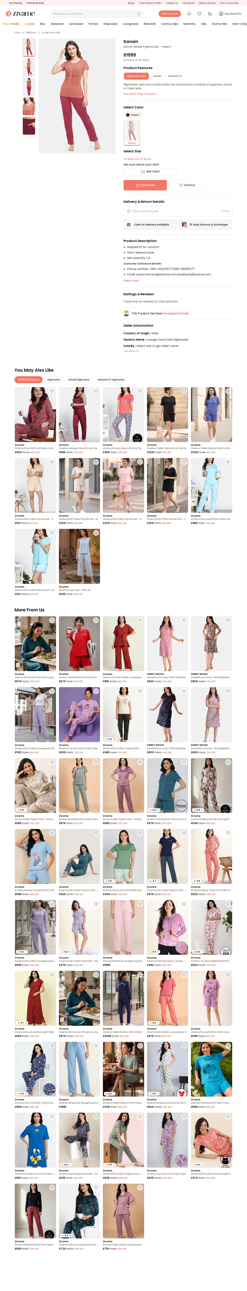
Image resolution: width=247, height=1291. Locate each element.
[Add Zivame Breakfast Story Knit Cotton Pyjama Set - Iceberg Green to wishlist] (96, 762)
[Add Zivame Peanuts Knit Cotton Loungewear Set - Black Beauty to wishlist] (140, 1258)
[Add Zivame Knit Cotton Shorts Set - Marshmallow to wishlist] (96, 462)
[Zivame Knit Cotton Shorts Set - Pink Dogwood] (123, 485)
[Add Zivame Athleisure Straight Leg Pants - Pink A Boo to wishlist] (140, 904)
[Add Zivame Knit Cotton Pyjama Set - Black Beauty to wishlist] (140, 691)
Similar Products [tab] (28, 379)
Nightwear (31, 32)
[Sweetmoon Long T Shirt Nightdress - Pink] (167, 643)
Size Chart (153, 171)
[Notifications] (189, 14)
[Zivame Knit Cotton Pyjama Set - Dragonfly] (79, 856)
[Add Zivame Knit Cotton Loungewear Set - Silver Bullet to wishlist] (52, 904)
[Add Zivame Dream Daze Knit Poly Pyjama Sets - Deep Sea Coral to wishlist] (140, 391)
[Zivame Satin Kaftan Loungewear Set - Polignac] (123, 1211)
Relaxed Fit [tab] (175, 76)
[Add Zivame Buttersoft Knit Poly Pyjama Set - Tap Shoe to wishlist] (52, 1188)
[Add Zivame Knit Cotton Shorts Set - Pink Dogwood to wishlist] (140, 462)
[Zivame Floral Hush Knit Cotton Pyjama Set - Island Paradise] (211, 485)
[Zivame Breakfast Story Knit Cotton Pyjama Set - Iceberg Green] (79, 785)
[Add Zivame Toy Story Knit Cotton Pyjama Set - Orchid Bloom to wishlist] (96, 691)
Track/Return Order (150, 3)
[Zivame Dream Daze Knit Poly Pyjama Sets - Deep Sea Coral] (123, 414)
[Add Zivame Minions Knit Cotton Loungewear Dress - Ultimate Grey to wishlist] (96, 1258)
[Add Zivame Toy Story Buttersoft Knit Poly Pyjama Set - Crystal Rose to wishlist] (228, 904)
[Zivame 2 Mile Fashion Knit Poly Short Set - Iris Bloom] (211, 414)
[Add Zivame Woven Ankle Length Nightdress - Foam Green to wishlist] (184, 1188)
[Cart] (210, 14)
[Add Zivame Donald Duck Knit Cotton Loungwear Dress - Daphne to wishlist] (52, 1117)
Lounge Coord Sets (50, 32)
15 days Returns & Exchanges (209, 224)
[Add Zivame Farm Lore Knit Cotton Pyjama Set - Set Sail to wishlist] (52, 1046)
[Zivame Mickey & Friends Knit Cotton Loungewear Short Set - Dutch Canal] (35, 856)
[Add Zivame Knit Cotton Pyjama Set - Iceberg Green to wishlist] (140, 1117)
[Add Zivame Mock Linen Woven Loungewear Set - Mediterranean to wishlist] (52, 620)
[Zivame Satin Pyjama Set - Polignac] (123, 785)
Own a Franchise (229, 3)
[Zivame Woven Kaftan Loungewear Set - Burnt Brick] (123, 643)
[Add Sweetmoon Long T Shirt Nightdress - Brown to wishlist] (228, 620)
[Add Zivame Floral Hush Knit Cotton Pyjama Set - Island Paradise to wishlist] (228, 462)
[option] (29, 48)
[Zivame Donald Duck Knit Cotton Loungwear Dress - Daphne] (35, 1140)
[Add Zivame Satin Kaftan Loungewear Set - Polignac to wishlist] (140, 1188)
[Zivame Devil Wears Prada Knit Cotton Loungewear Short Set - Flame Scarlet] (79, 643)
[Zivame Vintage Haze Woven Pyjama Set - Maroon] (79, 414)
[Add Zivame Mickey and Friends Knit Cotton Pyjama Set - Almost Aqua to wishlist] (184, 1046)
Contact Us (172, 3)
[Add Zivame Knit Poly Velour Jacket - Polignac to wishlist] (184, 904)
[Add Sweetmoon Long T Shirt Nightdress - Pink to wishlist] (184, 620)
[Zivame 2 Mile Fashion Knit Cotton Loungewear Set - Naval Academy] (123, 998)
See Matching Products (140, 94)
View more (131, 281)
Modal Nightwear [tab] (79, 379)
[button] (138, 14)
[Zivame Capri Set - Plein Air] (79, 556)
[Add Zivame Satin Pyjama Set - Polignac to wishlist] (140, 762)
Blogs (131, 3)
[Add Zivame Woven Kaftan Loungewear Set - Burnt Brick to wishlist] (140, 620)
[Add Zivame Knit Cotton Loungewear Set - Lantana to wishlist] (184, 975)
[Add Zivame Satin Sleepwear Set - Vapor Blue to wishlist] (96, 1117)
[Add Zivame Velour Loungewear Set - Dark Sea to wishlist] (96, 1188)
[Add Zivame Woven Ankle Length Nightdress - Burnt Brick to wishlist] (52, 975)
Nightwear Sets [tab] (136, 76)
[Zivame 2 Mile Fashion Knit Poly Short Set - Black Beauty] (167, 414)
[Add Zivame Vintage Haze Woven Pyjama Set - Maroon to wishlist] (96, 391)
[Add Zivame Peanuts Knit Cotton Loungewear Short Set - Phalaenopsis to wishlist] (228, 975)
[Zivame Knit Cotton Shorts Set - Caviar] (167, 485)
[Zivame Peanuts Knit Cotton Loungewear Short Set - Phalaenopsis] (211, 998)
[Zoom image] (77, 96)
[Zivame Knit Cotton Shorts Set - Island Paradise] (35, 556)
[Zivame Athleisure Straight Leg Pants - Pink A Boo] (123, 927)
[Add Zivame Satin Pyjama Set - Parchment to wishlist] (52, 762)
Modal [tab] (157, 76)
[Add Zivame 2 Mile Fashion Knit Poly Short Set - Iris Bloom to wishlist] (228, 391)
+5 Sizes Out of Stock (137, 159)
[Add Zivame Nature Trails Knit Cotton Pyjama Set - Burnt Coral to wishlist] (228, 833)
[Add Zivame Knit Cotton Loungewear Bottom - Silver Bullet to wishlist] (52, 691)
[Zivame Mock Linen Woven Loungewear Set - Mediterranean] (35, 643)
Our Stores (189, 3)
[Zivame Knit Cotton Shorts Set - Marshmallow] (79, 485)
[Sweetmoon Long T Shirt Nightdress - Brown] (211, 643)
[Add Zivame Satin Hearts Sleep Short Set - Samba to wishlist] (228, 1188)
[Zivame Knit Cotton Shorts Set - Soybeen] (35, 485)
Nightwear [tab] (54, 379)
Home (17, 32)
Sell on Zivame (207, 3)
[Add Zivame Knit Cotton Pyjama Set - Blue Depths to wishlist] (184, 833)
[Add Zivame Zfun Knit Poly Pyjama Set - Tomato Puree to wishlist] (52, 391)
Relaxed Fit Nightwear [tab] (111, 379)
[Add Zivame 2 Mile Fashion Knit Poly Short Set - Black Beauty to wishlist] (184, 391)
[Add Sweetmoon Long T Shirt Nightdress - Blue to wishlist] (184, 691)
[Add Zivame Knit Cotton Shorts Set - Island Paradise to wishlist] (52, 533)
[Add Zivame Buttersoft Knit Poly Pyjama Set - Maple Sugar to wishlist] (228, 762)
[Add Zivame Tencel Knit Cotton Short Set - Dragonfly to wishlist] (184, 762)
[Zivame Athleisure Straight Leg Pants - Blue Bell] (79, 1069)
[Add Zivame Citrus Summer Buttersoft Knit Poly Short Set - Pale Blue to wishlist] (140, 833)
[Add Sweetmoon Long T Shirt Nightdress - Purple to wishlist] (228, 691)
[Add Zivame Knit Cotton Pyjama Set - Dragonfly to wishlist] (96, 833)
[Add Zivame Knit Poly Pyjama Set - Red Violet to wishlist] (52, 1258)
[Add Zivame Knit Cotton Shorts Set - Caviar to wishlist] (184, 462)
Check (225, 211)
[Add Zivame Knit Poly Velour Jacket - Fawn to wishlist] (184, 1258)
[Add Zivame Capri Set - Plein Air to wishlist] (96, 533)
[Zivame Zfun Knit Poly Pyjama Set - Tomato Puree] (35, 414)
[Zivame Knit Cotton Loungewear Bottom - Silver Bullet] (35, 714)
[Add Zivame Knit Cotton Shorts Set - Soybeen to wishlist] (52, 462)
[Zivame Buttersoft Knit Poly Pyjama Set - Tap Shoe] (35, 1211)
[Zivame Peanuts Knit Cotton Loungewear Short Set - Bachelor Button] (211, 1069)
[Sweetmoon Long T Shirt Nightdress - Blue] (167, 714)
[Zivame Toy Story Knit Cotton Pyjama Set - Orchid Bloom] (79, 714)
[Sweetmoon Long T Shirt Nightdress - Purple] (211, 714)
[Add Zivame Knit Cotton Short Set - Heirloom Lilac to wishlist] (96, 904)
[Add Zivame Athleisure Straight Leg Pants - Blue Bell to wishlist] (96, 1046)
